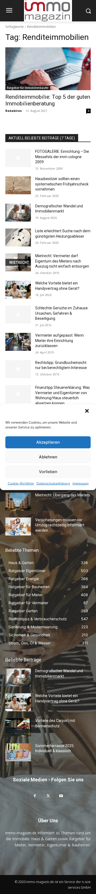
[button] (87, 411)
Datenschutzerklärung (53, 483)
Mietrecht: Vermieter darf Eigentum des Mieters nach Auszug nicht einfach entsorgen (62, 261)
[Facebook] (35, 795)
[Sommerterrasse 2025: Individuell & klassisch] (18, 752)
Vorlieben (48, 471)
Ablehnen (48, 456)
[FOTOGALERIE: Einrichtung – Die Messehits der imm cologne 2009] (18, 158)
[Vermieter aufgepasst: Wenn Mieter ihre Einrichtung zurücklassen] (18, 342)
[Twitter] (48, 795)
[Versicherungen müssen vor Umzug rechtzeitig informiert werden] (18, 526)
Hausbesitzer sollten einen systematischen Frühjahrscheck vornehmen (62, 184)
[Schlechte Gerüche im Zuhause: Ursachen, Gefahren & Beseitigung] (18, 315)
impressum (81, 483)
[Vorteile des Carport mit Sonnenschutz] (18, 727)
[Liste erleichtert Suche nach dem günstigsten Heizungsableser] (18, 237)
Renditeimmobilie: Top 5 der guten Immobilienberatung (47, 100)
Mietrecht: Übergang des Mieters (62, 495)
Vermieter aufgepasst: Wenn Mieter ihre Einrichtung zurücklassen (59, 340)
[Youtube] (61, 795)
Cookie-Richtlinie (21, 483)
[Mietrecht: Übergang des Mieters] (18, 502)
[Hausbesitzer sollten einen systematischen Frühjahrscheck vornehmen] (18, 185)
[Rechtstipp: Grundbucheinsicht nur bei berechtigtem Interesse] (18, 369)
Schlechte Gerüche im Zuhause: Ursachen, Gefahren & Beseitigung (62, 313)
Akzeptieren (48, 442)
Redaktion (13, 111)
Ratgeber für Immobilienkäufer (28, 88)
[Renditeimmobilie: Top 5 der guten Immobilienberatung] (48, 68)
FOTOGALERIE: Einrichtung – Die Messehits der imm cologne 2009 (62, 156)
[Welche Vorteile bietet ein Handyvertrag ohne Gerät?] (18, 290)
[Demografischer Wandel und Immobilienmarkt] (18, 213)
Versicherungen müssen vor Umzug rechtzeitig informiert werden (59, 525)
